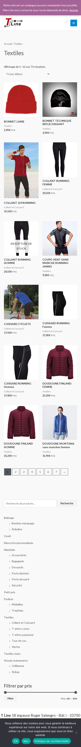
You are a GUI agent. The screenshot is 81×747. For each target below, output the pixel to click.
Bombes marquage (23, 523)
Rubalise (17, 529)
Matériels (9, 549)
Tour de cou (19, 640)
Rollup (15, 672)
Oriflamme (18, 665)
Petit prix (9, 592)
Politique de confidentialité (52, 741)
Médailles (17, 604)
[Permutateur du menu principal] (73, 23)
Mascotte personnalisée (18, 543)
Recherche (66, 503)
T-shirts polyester (23, 634)
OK (16, 741)
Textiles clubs (12, 653)
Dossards (17, 567)
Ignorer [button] (73, 10)
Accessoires (19, 555)
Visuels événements (16, 660)
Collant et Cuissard (23, 622)
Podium (8, 599)
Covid (7, 536)
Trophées (17, 610)
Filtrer (10, 698)
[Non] (76, 733)
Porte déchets (20, 573)
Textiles (9, 617)
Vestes (16, 646)
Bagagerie (18, 561)
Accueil (8, 43)
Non (26, 741)
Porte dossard (20, 579)
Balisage (9, 517)
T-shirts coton (20, 628)
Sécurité (17, 585)
